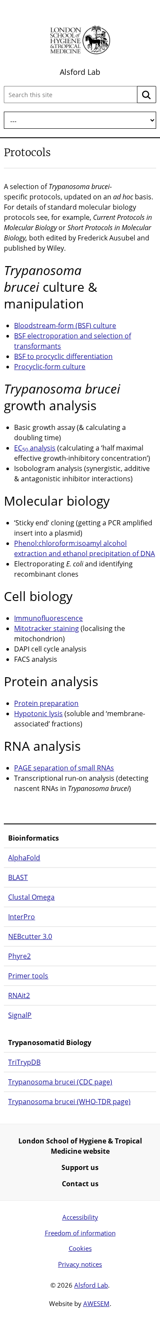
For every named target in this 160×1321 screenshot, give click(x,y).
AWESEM (96, 1303)
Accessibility (80, 1217)
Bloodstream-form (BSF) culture (65, 325)
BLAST (18, 877)
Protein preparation (46, 703)
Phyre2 (19, 956)
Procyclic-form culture (49, 366)
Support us (80, 1167)
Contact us (80, 1183)
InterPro (21, 916)
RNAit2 (19, 995)
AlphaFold (24, 857)
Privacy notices (80, 1264)
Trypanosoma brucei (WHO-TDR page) (69, 1101)
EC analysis (34, 448)
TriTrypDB (24, 1062)
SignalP (20, 1015)
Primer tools (28, 975)
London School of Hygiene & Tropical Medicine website (80, 1146)
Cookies (80, 1248)
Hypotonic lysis (38, 713)
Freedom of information (80, 1233)
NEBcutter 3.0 (30, 936)
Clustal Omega (31, 897)
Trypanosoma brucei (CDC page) (60, 1082)
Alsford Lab (80, 72)
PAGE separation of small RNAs (64, 768)
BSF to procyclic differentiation (63, 356)
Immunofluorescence (48, 618)
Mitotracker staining (46, 628)
